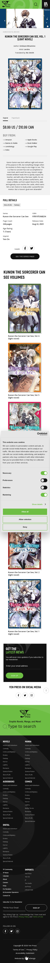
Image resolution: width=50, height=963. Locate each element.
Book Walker (32, 143)
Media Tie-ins (29, 808)
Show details (37, 504)
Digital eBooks (13, 32)
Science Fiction (7, 771)
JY (25, 880)
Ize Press (28, 887)
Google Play (32, 146)
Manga (28, 741)
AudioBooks (8, 781)
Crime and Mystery (9, 752)
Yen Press (28, 873)
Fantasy (16, 205)
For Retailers (7, 889)
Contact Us (6, 896)
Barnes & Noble (11, 143)
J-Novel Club (29, 890)
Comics (28, 781)
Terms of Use (38, 917)
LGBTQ (5, 765)
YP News (6, 873)
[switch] (44, 480)
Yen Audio (28, 883)
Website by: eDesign (25, 958)
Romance (6, 768)
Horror (5, 762)
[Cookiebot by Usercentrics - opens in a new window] (37, 433)
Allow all (25, 512)
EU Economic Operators (11, 892)
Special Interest (8, 778)
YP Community (7, 869)
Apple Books (32, 140)
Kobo (7, 150)
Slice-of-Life (8, 205)
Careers (5, 882)
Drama (5, 755)
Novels (6, 741)
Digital (6, 824)
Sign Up (36, 908)
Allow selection (25, 519)
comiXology (9, 146)
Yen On (27, 877)
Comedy (5, 749)
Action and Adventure (10, 745)
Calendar (6, 876)
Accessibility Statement (25, 953)
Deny (25, 527)
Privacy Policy (24, 917)
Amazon (8, 140)
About (5, 879)
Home (5, 32)
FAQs (4, 886)
